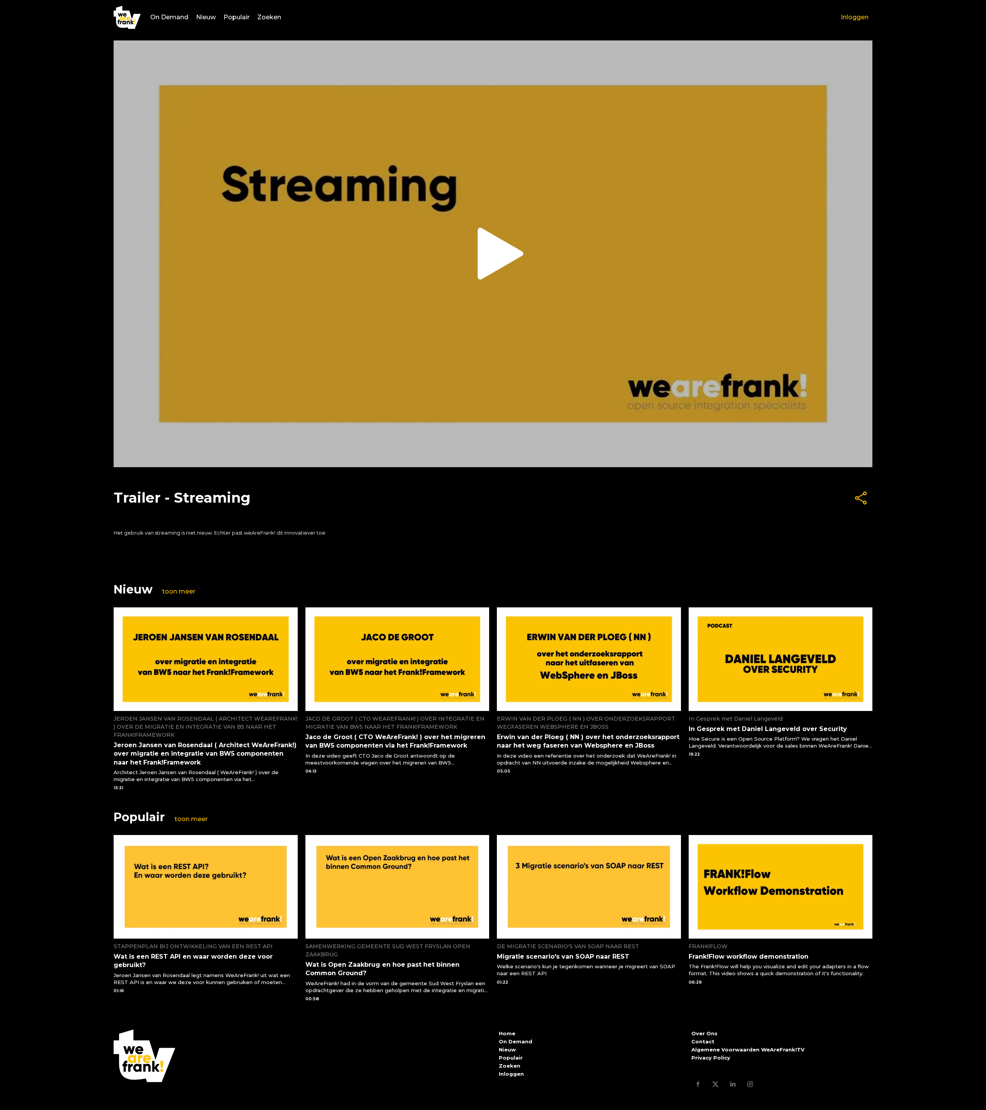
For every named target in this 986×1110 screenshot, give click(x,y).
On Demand (169, 17)
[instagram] (750, 1084)
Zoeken (269, 17)
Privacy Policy (710, 1058)
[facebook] (698, 1084)
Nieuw (206, 17)
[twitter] (715, 1084)
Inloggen (855, 17)
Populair (236, 17)
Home (507, 1033)
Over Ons (704, 1033)
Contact (702, 1041)
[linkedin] (733, 1084)
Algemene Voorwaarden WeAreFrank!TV (748, 1049)
